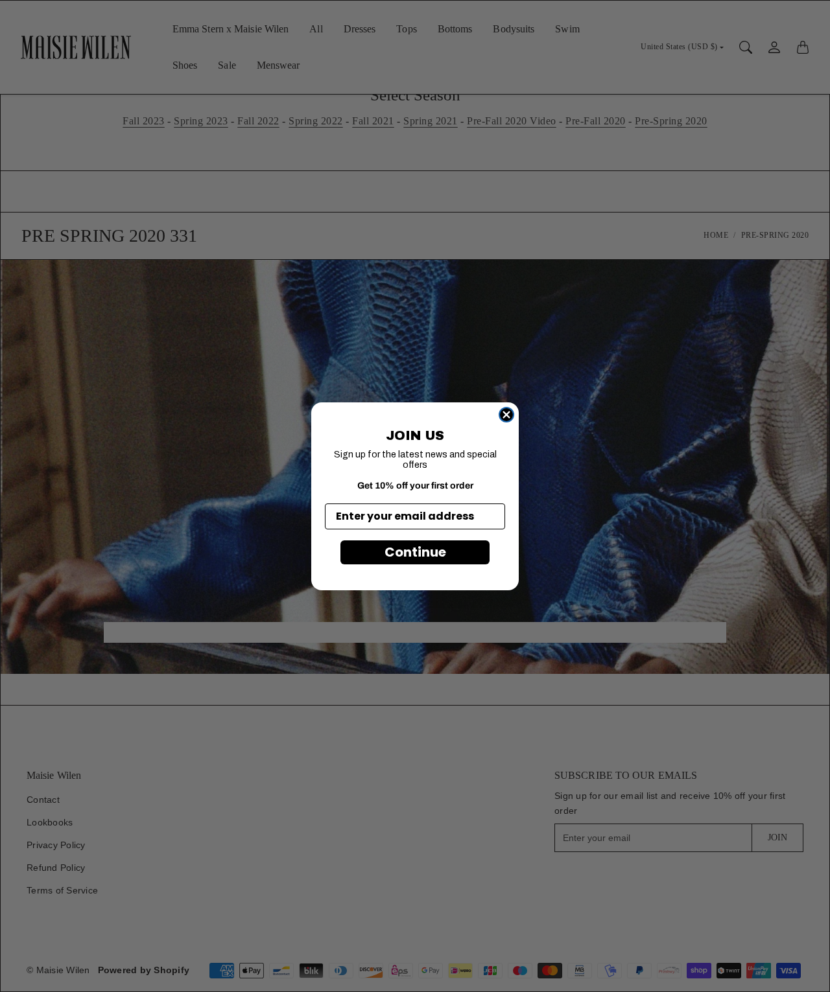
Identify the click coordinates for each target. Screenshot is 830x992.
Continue (415, 552)
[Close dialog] (506, 415)
